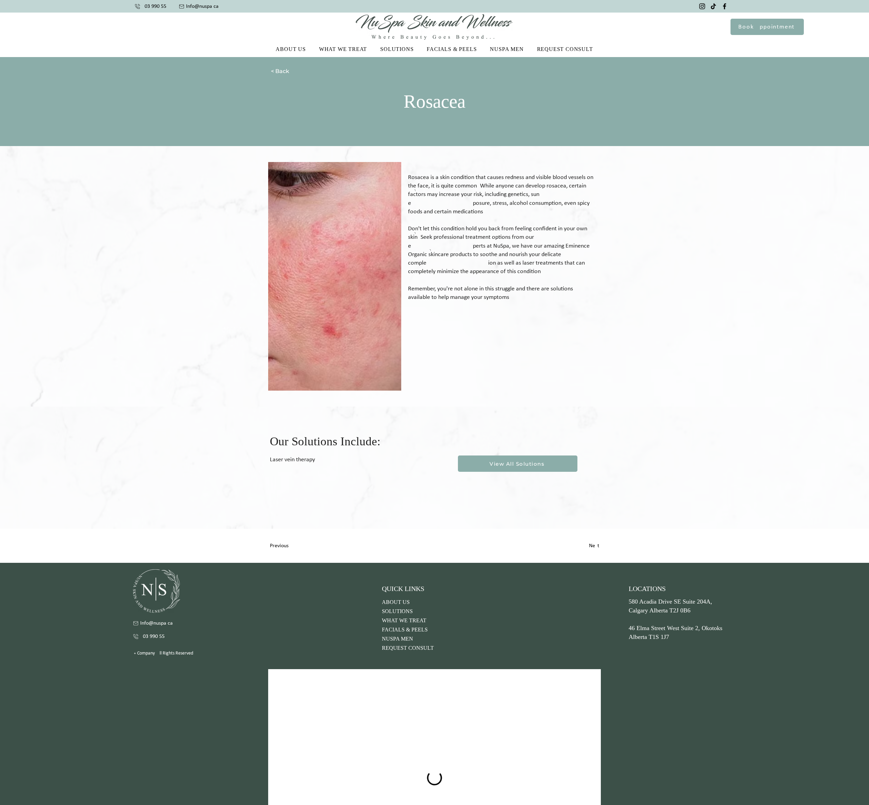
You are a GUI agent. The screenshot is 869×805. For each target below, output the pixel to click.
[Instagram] (702, 6)
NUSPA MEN (397, 639)
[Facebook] (724, 6)
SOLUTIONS (397, 611)
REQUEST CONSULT (408, 648)
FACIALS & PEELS (405, 629)
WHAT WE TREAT (404, 620)
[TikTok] (713, 6)
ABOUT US (396, 602)
